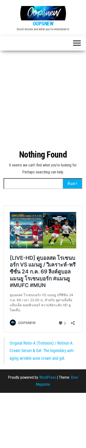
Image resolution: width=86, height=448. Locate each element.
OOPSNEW (43, 24)
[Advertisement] (43, 96)
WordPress (47, 377)
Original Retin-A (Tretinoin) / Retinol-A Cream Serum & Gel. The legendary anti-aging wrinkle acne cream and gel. (42, 351)
